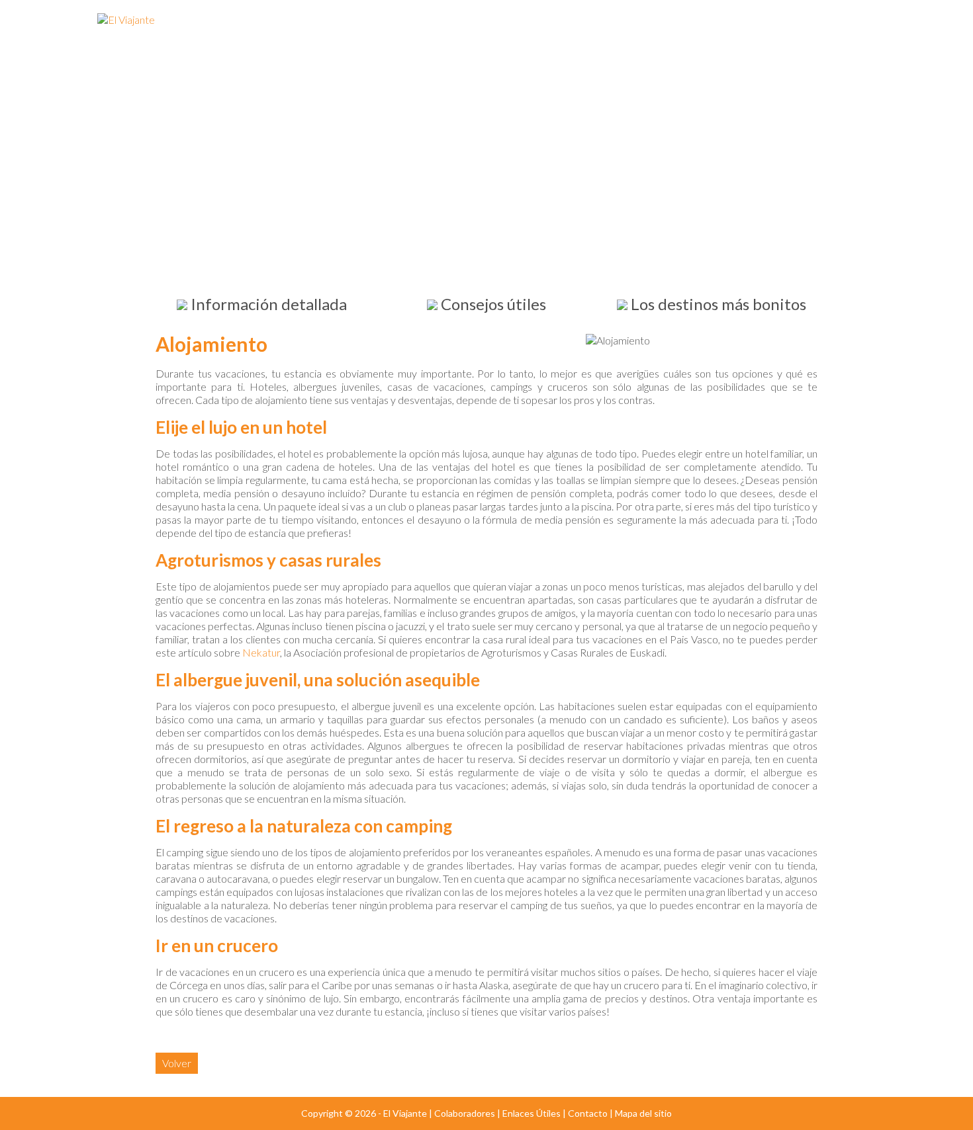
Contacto (588, 1113)
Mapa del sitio (643, 1113)
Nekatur (261, 652)
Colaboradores (464, 1113)
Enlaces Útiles (531, 1113)
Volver (176, 1063)
